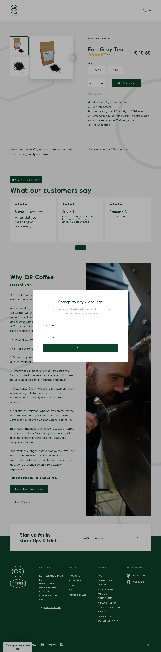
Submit (80, 348)
